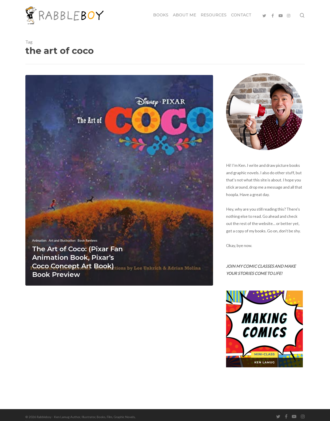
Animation (39, 240)
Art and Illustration (62, 240)
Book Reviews (87, 240)
